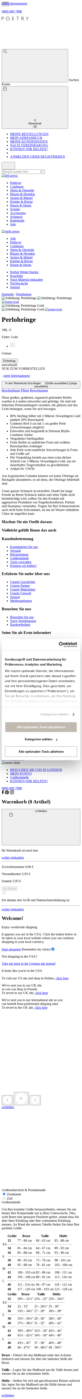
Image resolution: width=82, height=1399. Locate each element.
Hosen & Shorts (20, 205)
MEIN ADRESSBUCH (26, 138)
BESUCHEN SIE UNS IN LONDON (36, 770)
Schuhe (15, 209)
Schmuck (16, 217)
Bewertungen (39, 390)
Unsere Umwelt (20, 593)
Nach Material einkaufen (26, 279)
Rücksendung (19, 554)
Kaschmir (16, 276)
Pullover (15, 183)
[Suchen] (35, 65)
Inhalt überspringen (14, 3)
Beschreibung (11, 390)
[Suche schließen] (8, 165)
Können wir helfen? (23, 566)
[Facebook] (3, 793)
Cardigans (17, 186)
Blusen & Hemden (22, 194)
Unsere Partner (20, 585)
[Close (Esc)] (21, 1098)
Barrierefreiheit (20, 624)
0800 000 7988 (12, 11)
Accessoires (18, 213)
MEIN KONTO (21, 773)
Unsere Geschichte (22, 582)
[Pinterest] (7, 793)
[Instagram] (12, 793)
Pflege (25, 390)
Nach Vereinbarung (23, 621)
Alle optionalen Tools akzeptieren (41, 727)
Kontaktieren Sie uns (24, 547)
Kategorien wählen (55, 714)
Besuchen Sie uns (22, 617)
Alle (13, 238)
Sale (13, 224)
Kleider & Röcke (21, 201)
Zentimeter (13, 1194)
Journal (15, 287)
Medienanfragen (21, 601)
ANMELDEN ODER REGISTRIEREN (37, 156)
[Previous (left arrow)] (7, 1100)
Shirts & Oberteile (22, 190)
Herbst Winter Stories (24, 272)
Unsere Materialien (22, 589)
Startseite (8, 294)
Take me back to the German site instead (28, 963)
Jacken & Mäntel (21, 198)
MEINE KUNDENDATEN (29, 141)
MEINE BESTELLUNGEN (29, 134)
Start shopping (11, 949)
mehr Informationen (17, 376)
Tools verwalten (20, 562)
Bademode (17, 220)
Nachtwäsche (19, 283)
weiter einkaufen (13, 857)
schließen (8, 1107)
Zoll (9, 1198)
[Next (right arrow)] (35, 1100)
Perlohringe (24, 294)
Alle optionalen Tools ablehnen (41, 751)
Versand (15, 550)
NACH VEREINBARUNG (29, 145)
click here (62, 978)
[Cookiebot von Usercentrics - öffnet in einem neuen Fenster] (59, 644)
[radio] (10, 361)
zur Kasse (9, 888)
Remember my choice (36, 949)
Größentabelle (19, 558)
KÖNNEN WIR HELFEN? (29, 149)
